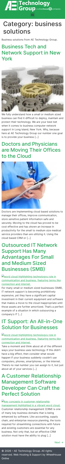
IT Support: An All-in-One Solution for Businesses (32, 324)
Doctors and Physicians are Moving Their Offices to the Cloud (31, 150)
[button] (32, 14)
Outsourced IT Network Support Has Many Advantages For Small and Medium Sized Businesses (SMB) (29, 257)
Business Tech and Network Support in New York (31, 52)
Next (59, 442)
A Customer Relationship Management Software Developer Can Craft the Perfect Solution (31, 385)
